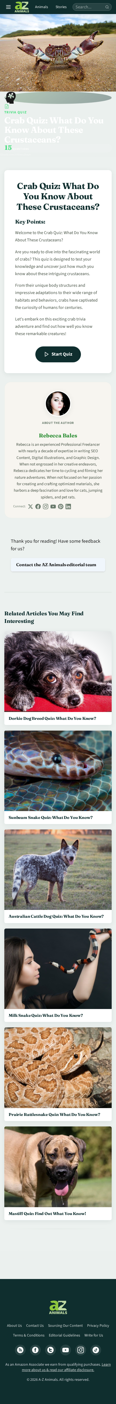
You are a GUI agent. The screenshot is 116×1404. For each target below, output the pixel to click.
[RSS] (20, 1350)
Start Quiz (62, 354)
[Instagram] (45, 506)
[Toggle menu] (8, 7)
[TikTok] (95, 1350)
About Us (14, 1325)
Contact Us (35, 1325)
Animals (41, 7)
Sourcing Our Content (65, 1325)
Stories (61, 7)
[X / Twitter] (30, 506)
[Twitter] (50, 1350)
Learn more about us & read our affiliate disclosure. (66, 1367)
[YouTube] (53, 506)
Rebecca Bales (58, 435)
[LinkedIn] (68, 506)
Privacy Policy (98, 1325)
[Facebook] (38, 506)
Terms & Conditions (29, 1335)
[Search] (107, 7)
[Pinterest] (60, 506)
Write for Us (93, 1335)
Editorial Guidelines (64, 1335)
